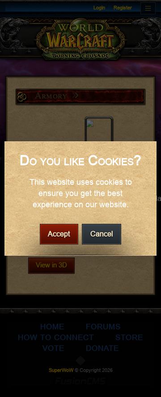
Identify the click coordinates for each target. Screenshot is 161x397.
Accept (59, 234)
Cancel (101, 234)
